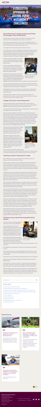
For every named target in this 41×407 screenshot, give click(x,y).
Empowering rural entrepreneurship (12, 286)
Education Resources (8, 298)
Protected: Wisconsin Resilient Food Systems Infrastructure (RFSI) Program (20, 291)
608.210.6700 (4, 404)
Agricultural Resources (9, 301)
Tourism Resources (8, 295)
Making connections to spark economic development (15, 288)
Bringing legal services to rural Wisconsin (13, 300)
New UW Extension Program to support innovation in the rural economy (19, 290)
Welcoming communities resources (11, 293)
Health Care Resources (9, 296)
